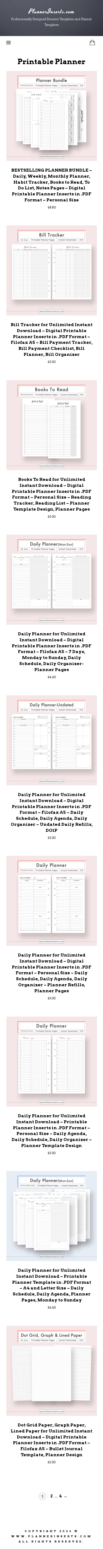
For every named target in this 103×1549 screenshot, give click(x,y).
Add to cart (51, 116)
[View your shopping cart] (92, 42)
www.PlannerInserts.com (51, 1536)
